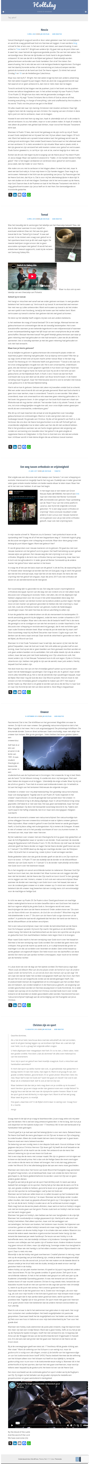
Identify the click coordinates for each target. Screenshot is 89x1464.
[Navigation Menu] (85, 11)
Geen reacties (57, 34)
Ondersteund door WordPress (28, 1459)
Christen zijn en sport (44, 1025)
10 (20, 73)
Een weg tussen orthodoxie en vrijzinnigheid (44, 467)
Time (18, 49)
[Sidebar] (3, 11)
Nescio (44, 30)
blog (75, 43)
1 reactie (57, 471)
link (77, 493)
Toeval (44, 214)
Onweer (44, 712)
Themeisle (58, 1459)
